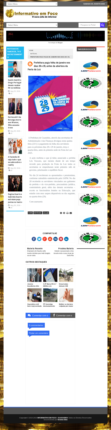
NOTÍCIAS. (33, 53)
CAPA (30, 213)
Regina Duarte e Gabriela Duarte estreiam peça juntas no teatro (15, 198)
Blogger (60, 42)
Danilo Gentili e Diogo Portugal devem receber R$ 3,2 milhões (14, 84)
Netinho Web (62, 420)
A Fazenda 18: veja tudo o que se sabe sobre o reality (15, 160)
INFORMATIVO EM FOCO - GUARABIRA (52, 418)
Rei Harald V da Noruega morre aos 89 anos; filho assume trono (14, 122)
